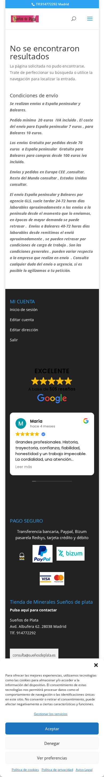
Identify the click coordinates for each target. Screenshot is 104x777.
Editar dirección (24, 329)
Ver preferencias (52, 758)
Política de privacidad (57, 769)
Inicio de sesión (24, 309)
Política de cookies (25, 769)
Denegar (52, 743)
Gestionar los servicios (50, 714)
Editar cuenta (22, 319)
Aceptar (52, 728)
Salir (14, 339)
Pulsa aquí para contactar (33, 609)
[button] (96, 665)
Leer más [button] (23, 467)
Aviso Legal (84, 769)
